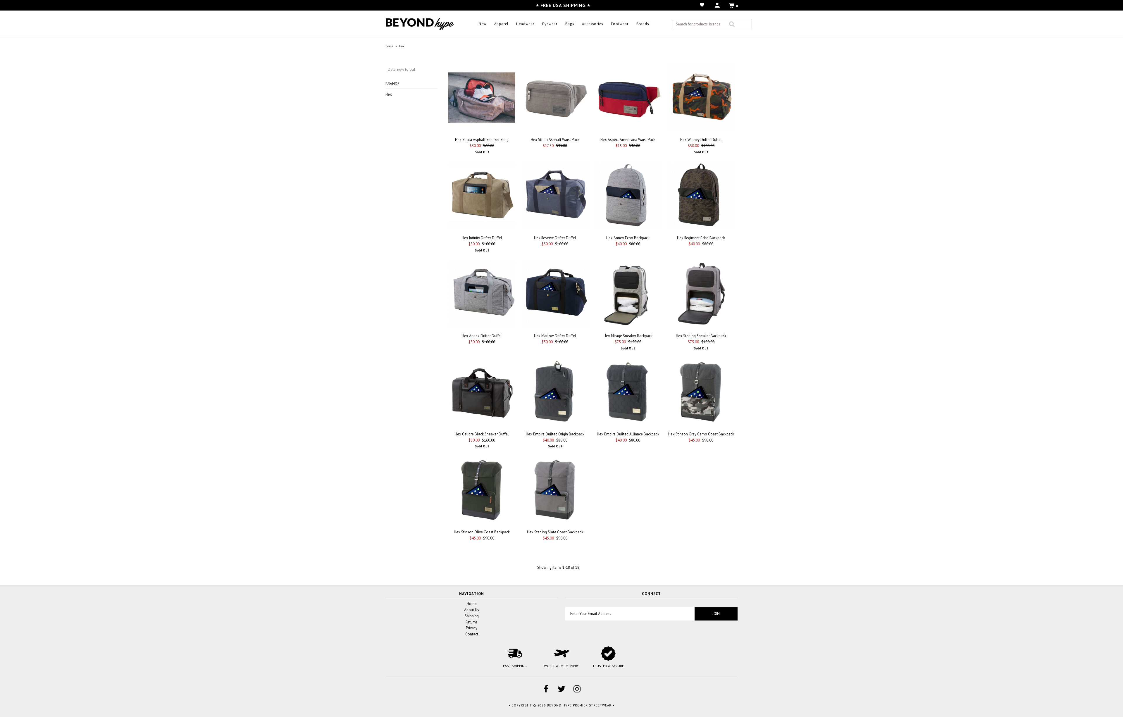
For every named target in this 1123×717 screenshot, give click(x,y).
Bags (569, 23)
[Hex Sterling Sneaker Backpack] (701, 294)
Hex (388, 94)
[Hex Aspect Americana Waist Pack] (628, 98)
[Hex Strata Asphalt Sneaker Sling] (481, 98)
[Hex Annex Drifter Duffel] (481, 294)
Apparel (501, 23)
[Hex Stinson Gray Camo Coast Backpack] (701, 392)
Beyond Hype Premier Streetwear (579, 705)
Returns (472, 622)
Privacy (471, 627)
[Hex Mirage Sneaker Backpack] (628, 294)
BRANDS (392, 83)
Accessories (592, 23)
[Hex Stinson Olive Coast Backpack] (481, 490)
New (482, 23)
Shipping (472, 615)
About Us (471, 609)
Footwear (619, 23)
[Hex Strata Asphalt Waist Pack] (554, 98)
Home (389, 46)
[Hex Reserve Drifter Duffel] (554, 196)
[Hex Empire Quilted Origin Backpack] (554, 392)
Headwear (525, 23)
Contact (471, 634)
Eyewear (549, 23)
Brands (642, 23)
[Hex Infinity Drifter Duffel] (481, 196)
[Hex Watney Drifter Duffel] (701, 98)
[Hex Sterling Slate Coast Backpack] (554, 490)
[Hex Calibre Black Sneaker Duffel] (481, 392)
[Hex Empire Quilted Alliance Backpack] (628, 392)
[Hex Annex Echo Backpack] (628, 196)
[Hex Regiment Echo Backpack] (701, 196)
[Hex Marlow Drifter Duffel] (554, 294)
